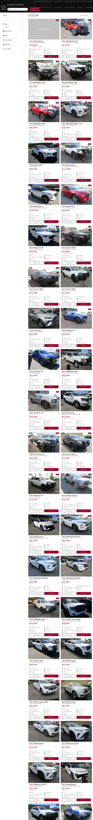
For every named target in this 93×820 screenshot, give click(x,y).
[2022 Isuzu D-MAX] (76, 235)
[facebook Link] (89, 1)
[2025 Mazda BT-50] (76, 318)
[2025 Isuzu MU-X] (44, 318)
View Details (36, 56)
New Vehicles (46, 7)
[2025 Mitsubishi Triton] (76, 359)
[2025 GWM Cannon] (44, 648)
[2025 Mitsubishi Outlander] (76, 524)
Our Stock (57, 7)
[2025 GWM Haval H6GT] (76, 731)
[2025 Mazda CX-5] (76, 194)
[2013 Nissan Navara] (44, 29)
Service (80, 7)
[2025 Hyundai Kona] (44, 524)
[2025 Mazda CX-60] (44, 235)
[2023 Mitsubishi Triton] (76, 29)
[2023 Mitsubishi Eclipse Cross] (76, 111)
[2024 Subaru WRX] (44, 153)
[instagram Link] (91, 1)
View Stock (34, 8)
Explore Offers (34, 10)
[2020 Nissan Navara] (44, 442)
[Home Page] (3, 7)
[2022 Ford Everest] (76, 400)
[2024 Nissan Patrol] (76, 153)
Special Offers (69, 7)
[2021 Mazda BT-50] (44, 400)
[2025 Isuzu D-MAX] (44, 277)
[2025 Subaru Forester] (76, 483)
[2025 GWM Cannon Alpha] (76, 607)
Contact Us (51, 56)
